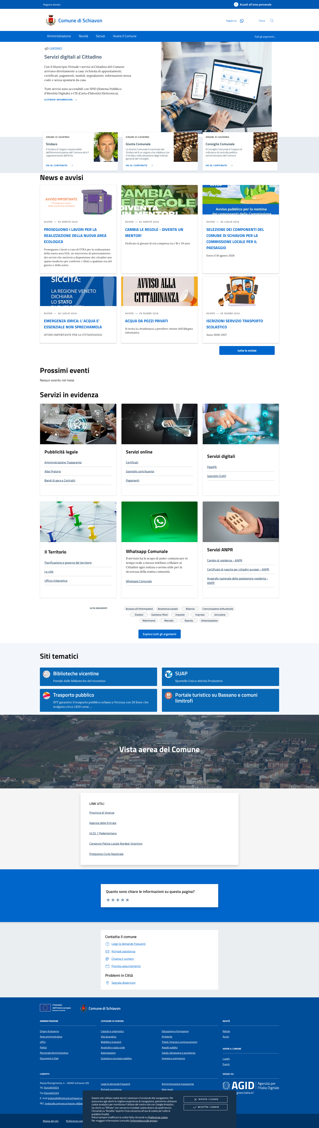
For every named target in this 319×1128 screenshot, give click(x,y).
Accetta (208, 1107)
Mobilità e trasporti (111, 1042)
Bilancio (190, 608)
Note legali (167, 1089)
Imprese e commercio (173, 1058)
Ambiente (167, 1037)
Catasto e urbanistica (112, 1031)
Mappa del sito (51, 1121)
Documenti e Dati (49, 1058)
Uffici (43, 1042)
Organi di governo (49, 1031)
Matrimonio (149, 620)
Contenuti (55, 48)
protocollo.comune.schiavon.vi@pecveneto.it (69, 1103)
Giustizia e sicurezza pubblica (116, 1058)
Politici (43, 1047)
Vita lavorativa (108, 1037)
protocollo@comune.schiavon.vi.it (66, 1098)
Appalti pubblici (170, 1047)
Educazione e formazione (175, 1031)
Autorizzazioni (108, 1053)
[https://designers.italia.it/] (251, 1086)
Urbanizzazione (209, 620)
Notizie (226, 1031)
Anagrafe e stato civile (113, 1047)
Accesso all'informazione (139, 608)
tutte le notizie (247, 350)
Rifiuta (208, 1099)
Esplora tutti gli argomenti (159, 634)
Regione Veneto (51, 4)
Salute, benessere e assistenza (178, 1053)
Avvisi (226, 1037)
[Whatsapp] (240, 20)
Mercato (168, 620)
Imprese (200, 614)
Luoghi (226, 1059)
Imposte (180, 614)
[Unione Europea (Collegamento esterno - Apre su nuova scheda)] (56, 1008)
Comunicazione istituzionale (218, 608)
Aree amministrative (51, 1037)
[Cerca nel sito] (272, 21)
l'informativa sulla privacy (143, 1120)
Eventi (226, 1064)
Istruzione (219, 614)
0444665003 (51, 1088)
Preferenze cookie (158, 1117)
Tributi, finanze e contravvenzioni (179, 1042)
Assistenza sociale (168, 608)
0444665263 (51, 1093)
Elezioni (139, 614)
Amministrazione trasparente (178, 1084)
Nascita (189, 620)
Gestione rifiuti (159, 614)
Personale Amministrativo (54, 1053)
